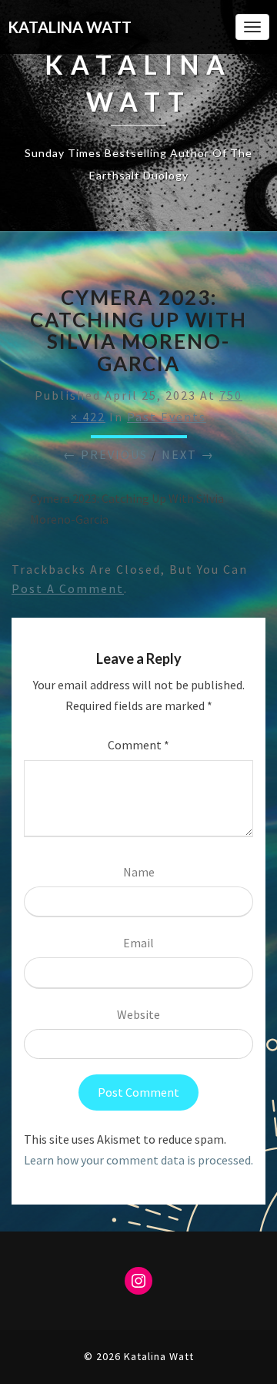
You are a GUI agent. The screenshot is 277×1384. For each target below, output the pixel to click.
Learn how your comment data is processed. (138, 1160)
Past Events (166, 416)
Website (138, 1014)
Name (139, 872)
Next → (188, 454)
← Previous (105, 454)
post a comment (68, 588)
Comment (138, 744)
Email (138, 942)
